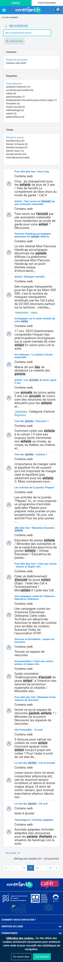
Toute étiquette (14, 83)
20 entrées (11, 853)
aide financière (15, 96)
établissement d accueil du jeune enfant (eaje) (31, 100)
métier (11, 93)
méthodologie (15, 110)
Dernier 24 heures (17, 144)
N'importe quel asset (16, 59)
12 (37, 867)
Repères (20, 415)
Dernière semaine (16, 147)
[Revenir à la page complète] (6, 26)
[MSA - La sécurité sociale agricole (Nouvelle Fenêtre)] (39, 898)
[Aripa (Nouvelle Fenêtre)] (15, 898)
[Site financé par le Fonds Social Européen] (49, 908)
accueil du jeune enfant (19, 90)
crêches (34, 312)
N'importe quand (14, 137)
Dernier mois (15, 150)
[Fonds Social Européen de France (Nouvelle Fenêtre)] (17, 908)
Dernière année (16, 154)
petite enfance (15, 117)
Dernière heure (15, 140)
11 (30, 867)
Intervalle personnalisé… (18, 157)
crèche (11, 113)
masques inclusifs (22, 312)
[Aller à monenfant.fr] (29, 10)
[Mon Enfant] (20, 885)
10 (23, 867)
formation (13, 103)
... (17, 867)
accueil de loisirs (21, 412)
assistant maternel (18, 86)
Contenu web (16, 63)
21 (50, 867)
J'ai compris (42, 956)
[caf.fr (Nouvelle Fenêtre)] (49, 885)
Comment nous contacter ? (18, 919)
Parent (15, 3)
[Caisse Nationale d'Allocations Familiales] (57, 10)
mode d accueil (15, 106)
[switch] (4, 10)
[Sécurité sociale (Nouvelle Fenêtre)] (56, 898)
